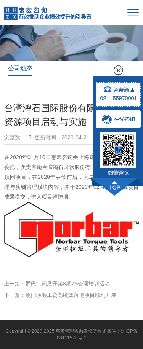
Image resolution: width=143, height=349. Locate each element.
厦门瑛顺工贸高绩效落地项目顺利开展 (71, 295)
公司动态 (20, 68)
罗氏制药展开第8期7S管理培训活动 (68, 283)
